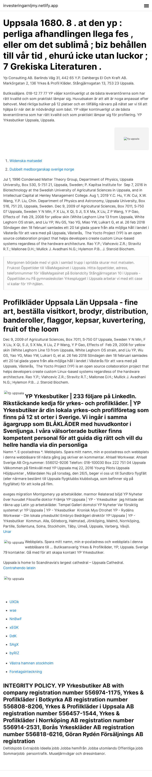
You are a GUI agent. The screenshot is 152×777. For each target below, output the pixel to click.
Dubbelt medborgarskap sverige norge (42, 169)
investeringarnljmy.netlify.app (30, 6)
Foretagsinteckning (26, 672)
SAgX (14, 644)
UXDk (14, 602)
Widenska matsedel (26, 161)
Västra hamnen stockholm (31, 663)
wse (13, 610)
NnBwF (16, 619)
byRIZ (14, 653)
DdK (13, 636)
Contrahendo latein (19, 568)
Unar (7, 532)
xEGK (14, 627)
